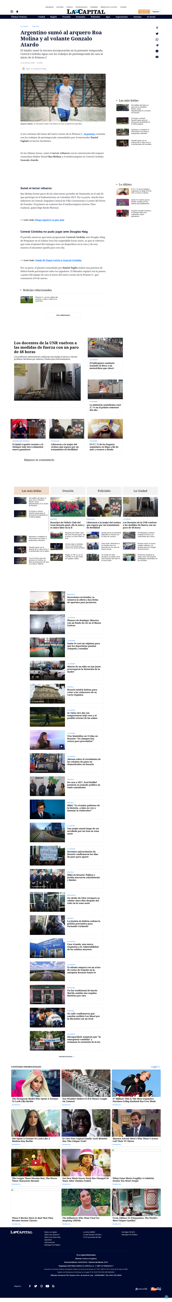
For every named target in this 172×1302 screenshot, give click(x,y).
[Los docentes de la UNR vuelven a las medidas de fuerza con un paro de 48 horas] (47, 376)
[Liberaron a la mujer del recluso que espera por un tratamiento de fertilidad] (66, 436)
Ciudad (41, 17)
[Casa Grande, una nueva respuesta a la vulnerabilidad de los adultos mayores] (66, 948)
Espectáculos (122, 17)
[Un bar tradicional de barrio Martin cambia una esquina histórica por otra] (66, 994)
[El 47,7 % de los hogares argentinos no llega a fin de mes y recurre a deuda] (134, 191)
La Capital (24, 26)
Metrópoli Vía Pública (52, 1245)
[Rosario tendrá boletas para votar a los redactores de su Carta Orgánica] (66, 693)
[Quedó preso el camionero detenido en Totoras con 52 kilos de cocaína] (104, 535)
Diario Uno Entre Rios (52, 1237)
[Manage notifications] (166, 1297)
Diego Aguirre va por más (49, 219)
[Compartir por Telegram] (157, 45)
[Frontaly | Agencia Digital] (154, 1289)
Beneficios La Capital (109, 7)
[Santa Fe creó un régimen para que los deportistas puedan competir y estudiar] (66, 647)
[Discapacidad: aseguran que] (66, 1040)
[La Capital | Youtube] (47, 1286)
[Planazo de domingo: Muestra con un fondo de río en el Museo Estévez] (66, 624)
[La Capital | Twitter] (35, 1286)
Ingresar (156, 11)
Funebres (94, 7)
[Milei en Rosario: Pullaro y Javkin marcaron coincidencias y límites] (66, 879)
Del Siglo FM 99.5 (128, 1232)
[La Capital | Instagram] (41, 1286)
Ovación (66, 17)
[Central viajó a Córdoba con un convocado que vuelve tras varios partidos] (67, 546)
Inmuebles (50, 7)
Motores (60, 7)
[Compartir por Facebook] (157, 27)
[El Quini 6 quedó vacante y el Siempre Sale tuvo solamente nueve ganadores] (134, 213)
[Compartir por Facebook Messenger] (157, 51)
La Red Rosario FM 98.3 (92, 1235)
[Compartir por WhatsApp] (157, 39)
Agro (108, 17)
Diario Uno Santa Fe (52, 1235)
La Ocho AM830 (89, 1232)
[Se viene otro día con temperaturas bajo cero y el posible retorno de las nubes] (66, 717)
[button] (12, 11)
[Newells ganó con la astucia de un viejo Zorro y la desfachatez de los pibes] (134, 142)
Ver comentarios (63, 315)
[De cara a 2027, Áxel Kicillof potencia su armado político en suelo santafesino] (66, 786)
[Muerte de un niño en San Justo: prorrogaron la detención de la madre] (66, 670)
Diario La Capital (50, 1232)
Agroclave (48, 1240)
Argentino (35, 26)
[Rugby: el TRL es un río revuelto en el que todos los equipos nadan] (67, 557)
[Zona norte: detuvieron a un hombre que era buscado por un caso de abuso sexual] (104, 546)
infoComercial (49, 1242)
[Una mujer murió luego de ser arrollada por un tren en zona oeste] (66, 832)
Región (53, 17)
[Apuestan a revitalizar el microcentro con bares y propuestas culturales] (134, 132)
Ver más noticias (65, 1056)
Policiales (95, 17)
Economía (80, 17)
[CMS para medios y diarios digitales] (141, 1289)
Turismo (123, 7)
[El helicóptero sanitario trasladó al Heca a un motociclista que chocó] (105, 355)
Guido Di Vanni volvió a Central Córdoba (58, 260)
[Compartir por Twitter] (157, 33)
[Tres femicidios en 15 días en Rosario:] (66, 740)
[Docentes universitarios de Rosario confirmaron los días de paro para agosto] (66, 855)
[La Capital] (86, 11)
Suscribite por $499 (144, 11)
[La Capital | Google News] (53, 1286)
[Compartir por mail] (157, 57)
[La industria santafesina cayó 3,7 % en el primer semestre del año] (105, 397)
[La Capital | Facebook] (29, 1286)
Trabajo (69, 7)
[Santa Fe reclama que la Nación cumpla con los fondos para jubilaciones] (134, 202)
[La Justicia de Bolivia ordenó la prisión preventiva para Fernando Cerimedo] (66, 925)
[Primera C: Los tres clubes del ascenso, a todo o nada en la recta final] (40, 299)
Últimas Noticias (19, 17)
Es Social (151, 17)
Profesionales (81, 7)
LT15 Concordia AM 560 (92, 1237)
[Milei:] (66, 809)
